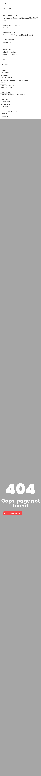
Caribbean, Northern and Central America (18, 35)
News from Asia (9, 33)
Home (4, 3)
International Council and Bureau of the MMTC (20, 18)
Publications (6, 42)
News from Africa (9, 30)
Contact (5, 59)
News (4, 20)
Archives (5, 64)
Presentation (6, 8)
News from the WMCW (11, 25)
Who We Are (7, 13)
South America (5, 99)
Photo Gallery (8, 50)
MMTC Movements (10, 16)
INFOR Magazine (9, 47)
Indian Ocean (8, 37)
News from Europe (10, 28)
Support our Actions (9, 54)
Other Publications (6, 109)
